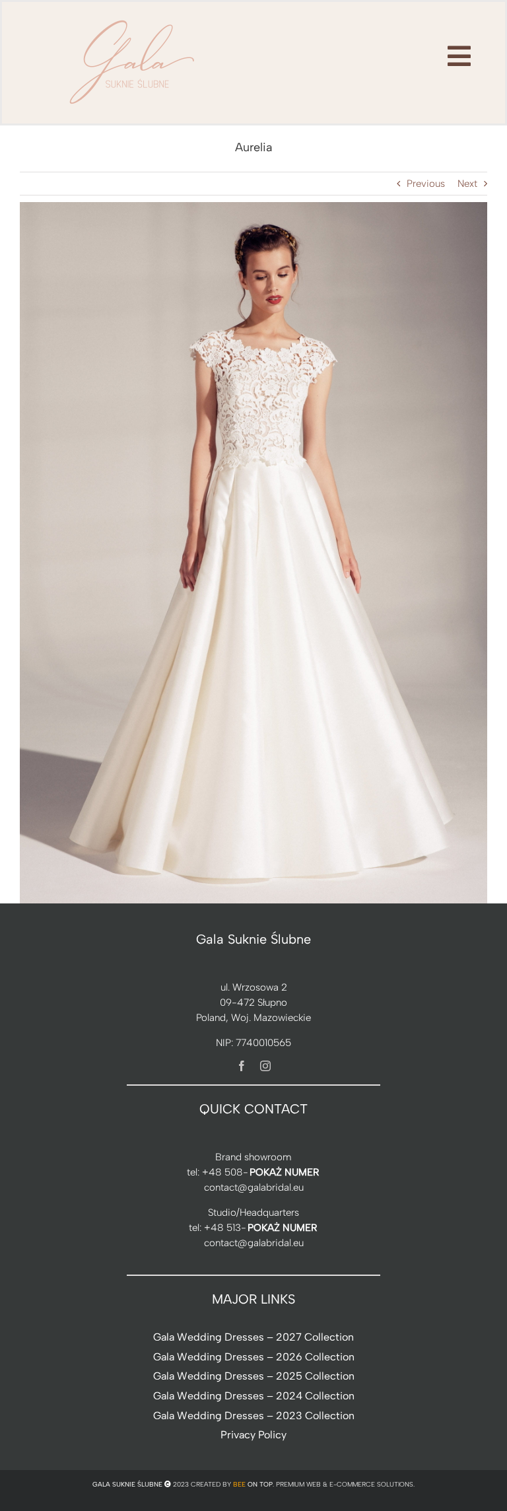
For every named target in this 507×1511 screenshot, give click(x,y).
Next (467, 184)
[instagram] (265, 1066)
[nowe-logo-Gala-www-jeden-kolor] (133, 20)
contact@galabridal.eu (254, 1187)
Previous (426, 184)
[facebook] (241, 1066)
